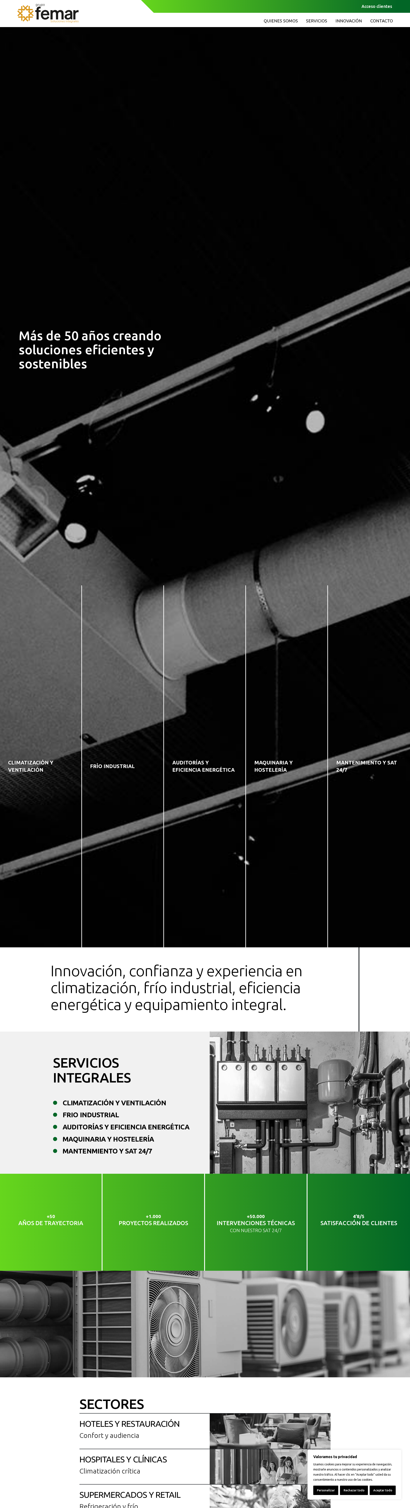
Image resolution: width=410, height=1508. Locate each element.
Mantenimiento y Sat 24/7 (366, 766)
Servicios (316, 20)
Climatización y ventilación (30, 766)
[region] (354, 1474)
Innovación (348, 20)
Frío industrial (112, 766)
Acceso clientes (377, 6)
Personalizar (326, 1490)
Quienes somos (281, 20)
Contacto (381, 20)
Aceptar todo (382, 1490)
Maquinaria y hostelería (273, 766)
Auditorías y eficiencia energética (203, 766)
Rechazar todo (354, 1490)
